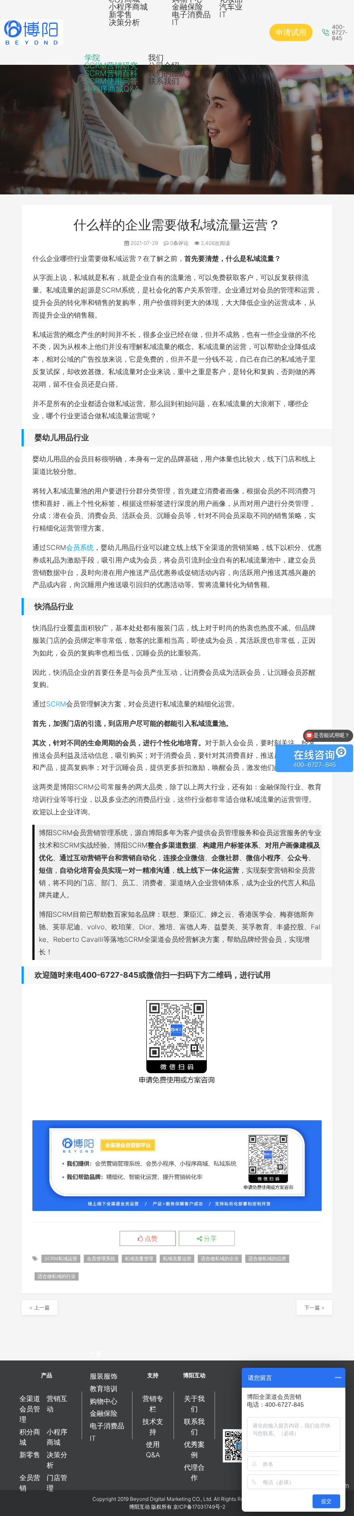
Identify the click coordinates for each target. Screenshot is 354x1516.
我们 (156, 57)
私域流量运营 (177, 1258)
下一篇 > (314, 1307)
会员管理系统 (101, 1258)
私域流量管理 (139, 1258)
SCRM (56, 703)
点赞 (150, 1239)
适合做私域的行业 (57, 1276)
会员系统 (80, 547)
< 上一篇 (39, 1307)
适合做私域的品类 (267, 1258)
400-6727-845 (340, 32)
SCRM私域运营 (60, 1258)
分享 (209, 1239)
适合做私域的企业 (220, 1258)
